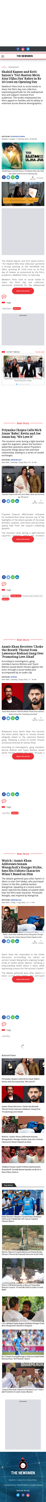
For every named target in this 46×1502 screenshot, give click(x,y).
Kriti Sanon (16, 308)
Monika (14, 677)
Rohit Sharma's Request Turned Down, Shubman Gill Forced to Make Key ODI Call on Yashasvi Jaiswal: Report (21, 1218)
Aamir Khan (6, 813)
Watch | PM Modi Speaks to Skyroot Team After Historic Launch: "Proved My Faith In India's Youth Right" (22, 1287)
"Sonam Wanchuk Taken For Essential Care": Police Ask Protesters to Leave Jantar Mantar (23, 1390)
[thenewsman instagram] (23, 49)
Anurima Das (16, 460)
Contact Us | (21, 1480)
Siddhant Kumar (18, 136)
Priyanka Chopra (16, 596)
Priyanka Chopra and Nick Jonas (32, 596)
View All (39, 351)
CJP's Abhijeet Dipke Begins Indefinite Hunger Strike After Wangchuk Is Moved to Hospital (23, 1324)
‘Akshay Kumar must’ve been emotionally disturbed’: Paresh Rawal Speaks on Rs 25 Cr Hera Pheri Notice (22, 1169)
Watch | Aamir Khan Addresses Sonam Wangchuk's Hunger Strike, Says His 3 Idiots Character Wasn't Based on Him (22, 1139)
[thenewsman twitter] (28, 49)
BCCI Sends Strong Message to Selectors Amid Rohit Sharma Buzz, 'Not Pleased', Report (23, 1357)
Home (4, 67)
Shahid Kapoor (6, 308)
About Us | (13, 1480)
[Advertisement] (23, 23)
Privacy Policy (32, 1480)
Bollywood (5, 599)
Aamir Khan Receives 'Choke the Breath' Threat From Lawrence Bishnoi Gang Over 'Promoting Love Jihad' (21, 1109)
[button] (41, 52)
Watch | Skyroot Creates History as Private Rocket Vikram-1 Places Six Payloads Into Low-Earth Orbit (22, 1253)
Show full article (23, 291)
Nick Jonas (5, 596)
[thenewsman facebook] (18, 49)
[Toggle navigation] (2, 56)
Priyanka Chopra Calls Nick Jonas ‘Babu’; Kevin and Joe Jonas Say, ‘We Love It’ (21, 1080)
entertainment (13, 67)
